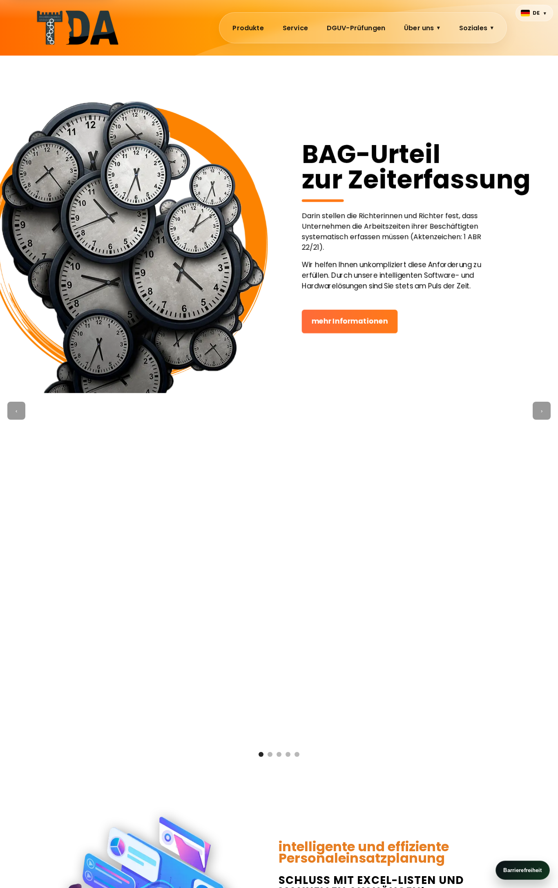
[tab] (261, 754)
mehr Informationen (348, 321)
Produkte (247, 28)
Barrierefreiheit (522, 870)
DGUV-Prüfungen (356, 28)
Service (295, 28)
